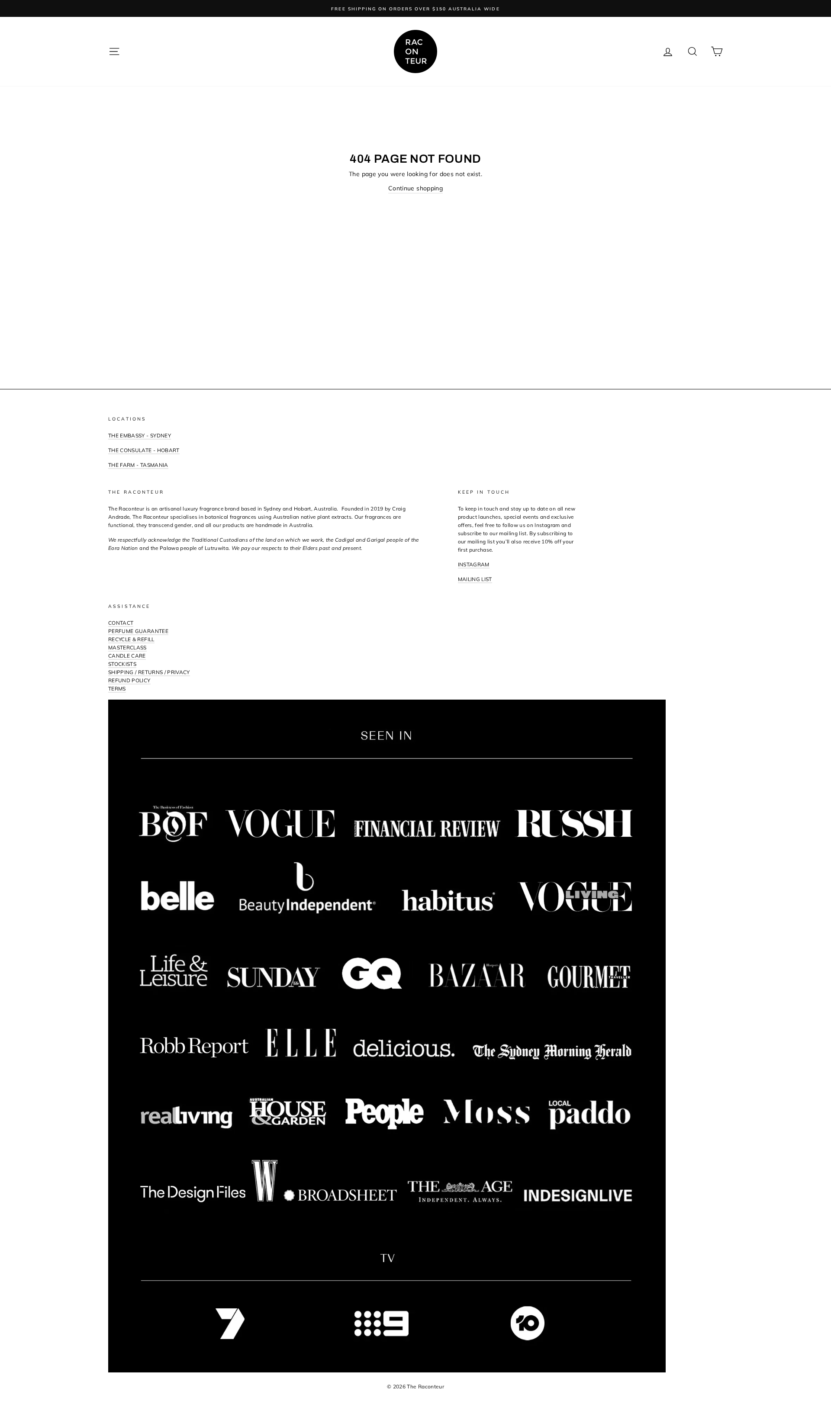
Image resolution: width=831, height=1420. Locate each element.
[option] (415, 8)
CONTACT (120, 623)
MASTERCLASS (127, 647)
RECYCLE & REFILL (131, 639)
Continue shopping (415, 188)
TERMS (117, 688)
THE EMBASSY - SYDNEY (139, 435)
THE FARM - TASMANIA (138, 465)
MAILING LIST (475, 579)
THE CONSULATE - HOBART (144, 450)
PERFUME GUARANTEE (138, 631)
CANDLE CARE (127, 655)
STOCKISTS (122, 664)
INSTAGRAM (474, 564)
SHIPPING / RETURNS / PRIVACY (149, 672)
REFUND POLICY (129, 680)
